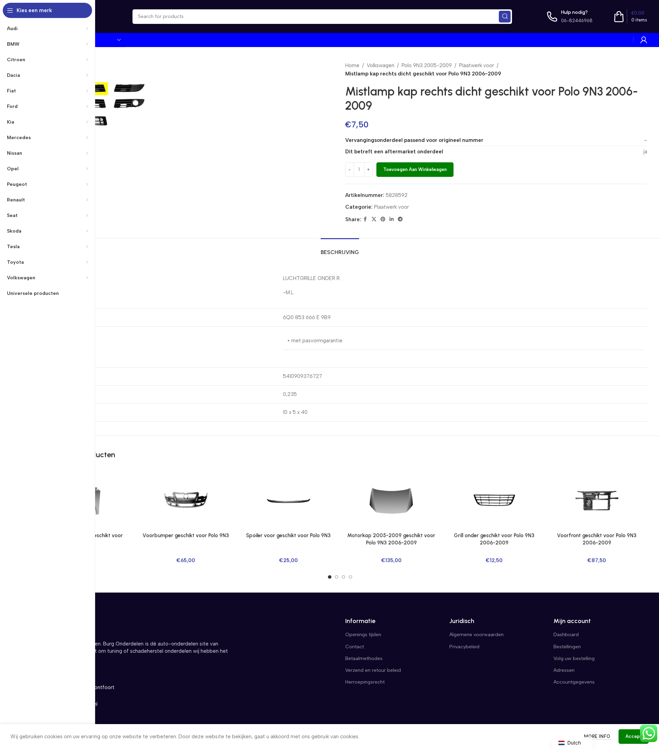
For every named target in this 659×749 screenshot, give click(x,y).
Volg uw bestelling (574, 658)
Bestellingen (567, 647)
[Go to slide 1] (329, 577)
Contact (354, 647)
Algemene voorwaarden (476, 635)
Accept (633, 736)
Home (352, 65)
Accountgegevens (574, 682)
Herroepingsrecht (365, 682)
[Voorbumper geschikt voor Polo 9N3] (185, 500)
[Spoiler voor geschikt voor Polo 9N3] (288, 500)
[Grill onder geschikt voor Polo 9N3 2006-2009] (494, 500)
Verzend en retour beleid (373, 670)
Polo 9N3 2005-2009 (427, 65)
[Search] (505, 16)
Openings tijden (363, 635)
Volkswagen (380, 65)
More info (598, 736)
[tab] (340, 248)
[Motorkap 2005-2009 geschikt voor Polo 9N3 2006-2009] (391, 500)
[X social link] (373, 219)
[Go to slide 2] (336, 577)
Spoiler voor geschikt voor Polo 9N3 (288, 535)
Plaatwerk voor (476, 65)
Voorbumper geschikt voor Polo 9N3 (186, 535)
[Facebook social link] (365, 219)
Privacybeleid (464, 647)
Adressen (564, 670)
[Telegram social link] (400, 219)
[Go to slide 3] (343, 577)
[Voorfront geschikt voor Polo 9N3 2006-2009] (597, 500)
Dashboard (566, 635)
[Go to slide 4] (350, 577)
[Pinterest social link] (382, 219)
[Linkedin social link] (391, 219)
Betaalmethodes (364, 658)
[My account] (644, 40)
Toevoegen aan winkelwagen (415, 169)
